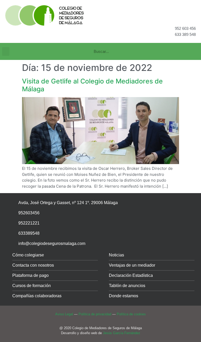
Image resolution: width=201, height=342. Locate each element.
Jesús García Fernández (121, 333)
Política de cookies (131, 314)
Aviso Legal (64, 314)
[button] (5, 51)
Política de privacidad (95, 314)
